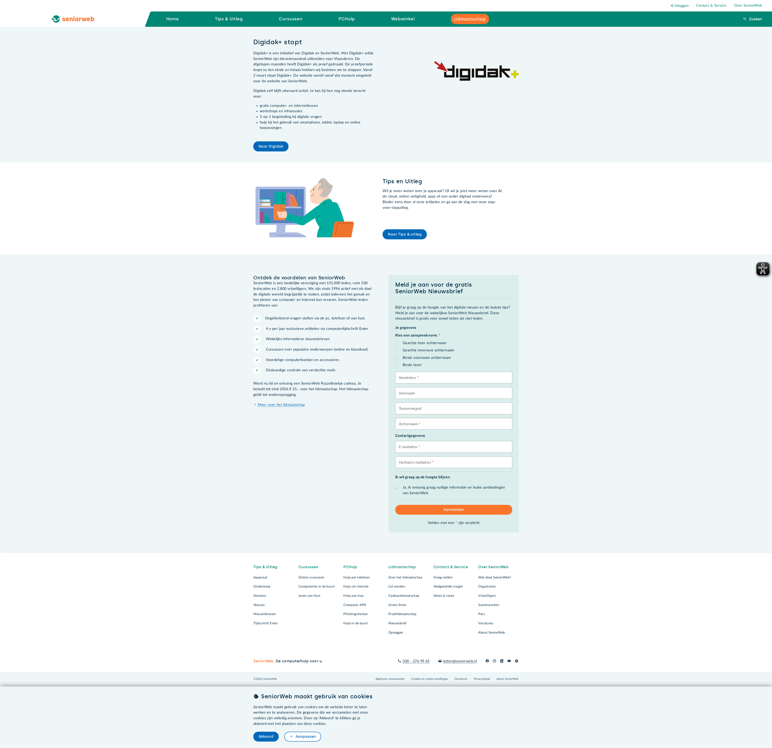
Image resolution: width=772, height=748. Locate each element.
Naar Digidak (271, 146)
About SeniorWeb (491, 632)
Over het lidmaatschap (405, 577)
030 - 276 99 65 (416, 661)
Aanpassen (305, 736)
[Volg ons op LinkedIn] (502, 661)
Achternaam (408, 424)
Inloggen (681, 6)
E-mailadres (408, 447)
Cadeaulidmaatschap (403, 595)
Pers (481, 614)
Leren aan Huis (309, 595)
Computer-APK (354, 605)
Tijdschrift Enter (266, 623)
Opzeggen (395, 632)
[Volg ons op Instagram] (494, 661)
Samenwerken (488, 605)
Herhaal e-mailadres (415, 462)
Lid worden (396, 586)
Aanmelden (453, 509)
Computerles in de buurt (317, 586)
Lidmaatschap (402, 567)
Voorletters (407, 378)
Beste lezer (412, 365)
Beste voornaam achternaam (427, 358)
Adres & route (443, 595)
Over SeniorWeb (748, 5)
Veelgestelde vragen (448, 586)
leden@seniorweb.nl (460, 661)
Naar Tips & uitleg (405, 234)
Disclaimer (461, 679)
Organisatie (487, 586)
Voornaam (407, 393)
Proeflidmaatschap (402, 614)
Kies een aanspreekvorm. (417, 335)
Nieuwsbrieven (265, 614)
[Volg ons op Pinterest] (516, 661)
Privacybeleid (482, 679)
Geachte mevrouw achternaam (428, 350)
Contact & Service (711, 5)
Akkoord (266, 736)
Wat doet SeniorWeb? (494, 577)
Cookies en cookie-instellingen (429, 679)
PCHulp (350, 567)
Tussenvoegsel (410, 409)
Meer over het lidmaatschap (281, 405)
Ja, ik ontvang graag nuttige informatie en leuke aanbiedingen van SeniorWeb (454, 490)
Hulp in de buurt (355, 623)
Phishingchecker (355, 614)
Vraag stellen (443, 577)
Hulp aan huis (353, 595)
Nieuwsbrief (397, 623)
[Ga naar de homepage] (76, 19)
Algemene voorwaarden (390, 679)
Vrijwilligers (487, 595)
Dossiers (260, 595)
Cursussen (308, 567)
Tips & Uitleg (265, 567)
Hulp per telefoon (356, 577)
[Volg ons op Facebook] (487, 661)
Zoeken (755, 19)
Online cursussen (311, 577)
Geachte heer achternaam (425, 343)
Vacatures (485, 623)
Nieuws (259, 605)
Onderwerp (262, 586)
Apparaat (260, 577)
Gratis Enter (397, 605)
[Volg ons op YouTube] (509, 661)
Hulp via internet (356, 586)
